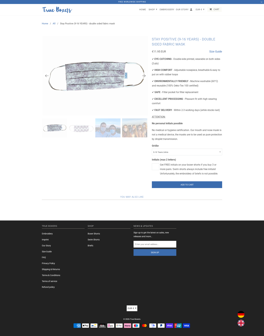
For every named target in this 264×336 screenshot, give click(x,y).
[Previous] (46, 75)
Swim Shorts (94, 239)
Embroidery (47, 233)
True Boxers (135, 319)
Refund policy (48, 287)
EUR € (132, 308)
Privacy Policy (48, 263)
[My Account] (191, 10)
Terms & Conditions (51, 275)
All (54, 23)
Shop (153, 9)
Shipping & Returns (51, 269)
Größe (155, 145)
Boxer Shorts (94, 233)
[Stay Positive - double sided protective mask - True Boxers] (95, 75)
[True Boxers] (57, 9)
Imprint (45, 239)
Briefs (90, 245)
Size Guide (215, 51)
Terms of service (49, 281)
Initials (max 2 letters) (164, 159)
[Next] (144, 75)
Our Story (46, 245)
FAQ (44, 257)
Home (45, 23)
